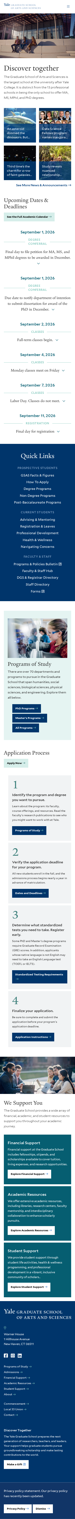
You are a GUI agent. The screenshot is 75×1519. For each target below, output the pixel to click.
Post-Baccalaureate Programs (37, 502)
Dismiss (41, 1508)
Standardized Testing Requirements (39, 974)
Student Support (14, 1388)
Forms (36, 591)
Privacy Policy (16, 1508)
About (8, 1394)
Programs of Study (27, 830)
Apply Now (14, 763)
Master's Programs (28, 718)
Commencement (14, 1403)
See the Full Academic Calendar (27, 216)
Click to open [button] (68, 6)
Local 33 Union (13, 1409)
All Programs (23, 727)
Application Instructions (31, 1036)
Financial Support (15, 1377)
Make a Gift (14, 1464)
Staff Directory (37, 584)
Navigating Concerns (37, 547)
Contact (9, 1414)
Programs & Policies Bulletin (36, 564)
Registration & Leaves (37, 526)
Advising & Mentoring (37, 520)
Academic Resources (17, 1383)
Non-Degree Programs (37, 496)
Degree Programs (37, 489)
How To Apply (37, 482)
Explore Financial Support (28, 1173)
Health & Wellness (37, 540)
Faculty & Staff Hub (37, 571)
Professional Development (38, 533)
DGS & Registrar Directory (37, 577)
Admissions (11, 1372)
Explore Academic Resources (29, 1230)
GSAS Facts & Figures (37, 475)
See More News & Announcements (41, 185)
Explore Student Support (27, 1286)
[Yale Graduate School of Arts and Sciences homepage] (22, 6)
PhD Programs (24, 708)
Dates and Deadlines (28, 893)
